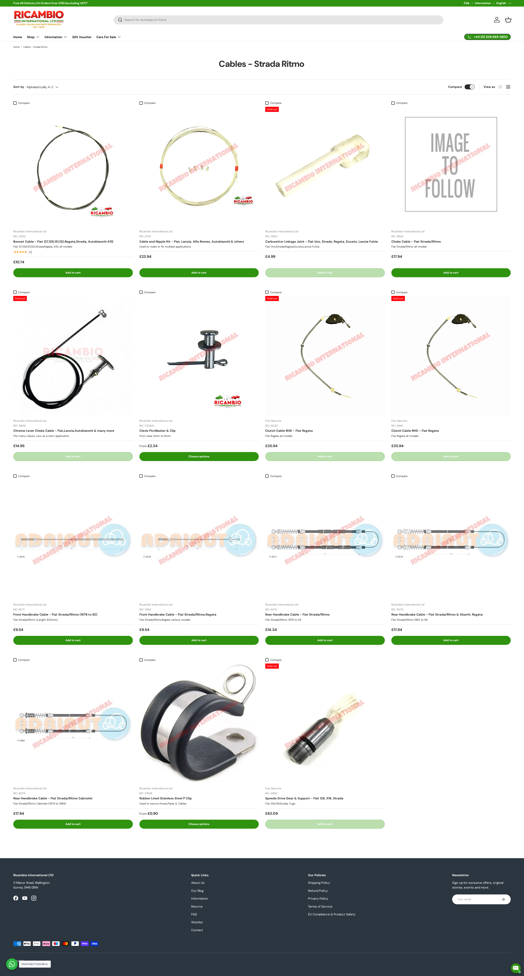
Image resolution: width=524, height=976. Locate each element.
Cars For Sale (106, 37)
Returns (197, 906)
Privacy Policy (318, 898)
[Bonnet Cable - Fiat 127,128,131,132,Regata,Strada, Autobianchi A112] (73, 166)
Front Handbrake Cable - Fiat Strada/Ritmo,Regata (177, 614)
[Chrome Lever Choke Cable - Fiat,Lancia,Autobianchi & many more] (73, 356)
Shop (31, 37)
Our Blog (197, 891)
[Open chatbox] (516, 968)
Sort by (18, 87)
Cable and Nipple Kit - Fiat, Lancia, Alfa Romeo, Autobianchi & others (191, 242)
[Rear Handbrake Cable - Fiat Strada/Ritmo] (325, 539)
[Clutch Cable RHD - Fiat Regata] (325, 356)
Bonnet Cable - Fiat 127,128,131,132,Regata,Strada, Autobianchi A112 (63, 242)
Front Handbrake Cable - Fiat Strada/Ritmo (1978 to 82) (55, 614)
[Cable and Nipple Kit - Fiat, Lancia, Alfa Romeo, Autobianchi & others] (199, 166)
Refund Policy (318, 891)
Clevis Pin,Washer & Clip (157, 431)
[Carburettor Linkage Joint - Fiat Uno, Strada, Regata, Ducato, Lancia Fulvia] (325, 166)
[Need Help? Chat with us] (12, 964)
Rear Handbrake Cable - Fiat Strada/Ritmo (297, 614)
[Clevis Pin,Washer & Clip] (199, 356)
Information (483, 3)
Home (17, 37)
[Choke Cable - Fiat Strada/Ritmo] (451, 166)
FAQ (466, 3)
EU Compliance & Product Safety (331, 914)
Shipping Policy (319, 883)
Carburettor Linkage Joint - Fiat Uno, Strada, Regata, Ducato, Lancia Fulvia (321, 242)
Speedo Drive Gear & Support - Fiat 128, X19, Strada (304, 798)
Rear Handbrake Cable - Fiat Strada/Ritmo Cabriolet (53, 798)
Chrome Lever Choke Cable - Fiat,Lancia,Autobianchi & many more (63, 431)
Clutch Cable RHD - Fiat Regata (289, 431)
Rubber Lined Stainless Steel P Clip (165, 798)
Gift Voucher (81, 37)
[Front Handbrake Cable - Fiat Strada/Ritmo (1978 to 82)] (73, 539)
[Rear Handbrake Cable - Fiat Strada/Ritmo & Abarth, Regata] (451, 539)
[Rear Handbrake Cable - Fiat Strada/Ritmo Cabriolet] (73, 723)
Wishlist (197, 922)
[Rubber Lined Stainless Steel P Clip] (199, 723)
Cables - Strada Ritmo (35, 47)
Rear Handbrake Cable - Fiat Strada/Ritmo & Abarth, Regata (437, 614)
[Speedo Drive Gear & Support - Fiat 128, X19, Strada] (325, 723)
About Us (197, 883)
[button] (508, 19)
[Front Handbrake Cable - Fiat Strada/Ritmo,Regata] (199, 539)
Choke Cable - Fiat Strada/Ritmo (416, 242)
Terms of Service (320, 906)
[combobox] (278, 19)
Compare (455, 87)
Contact (197, 930)
